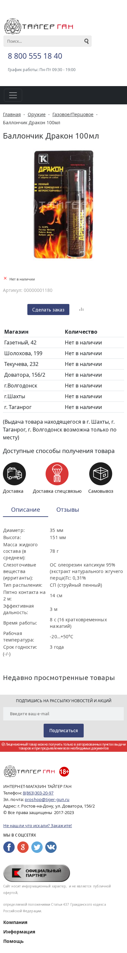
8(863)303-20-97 (38, 793)
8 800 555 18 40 (35, 56)
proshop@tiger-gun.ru (47, 799)
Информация (19, 932)
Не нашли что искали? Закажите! (37, 825)
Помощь (13, 941)
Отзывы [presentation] (67, 509)
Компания (15, 922)
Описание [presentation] (25, 509)
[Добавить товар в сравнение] (81, 309)
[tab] (25, 510)
